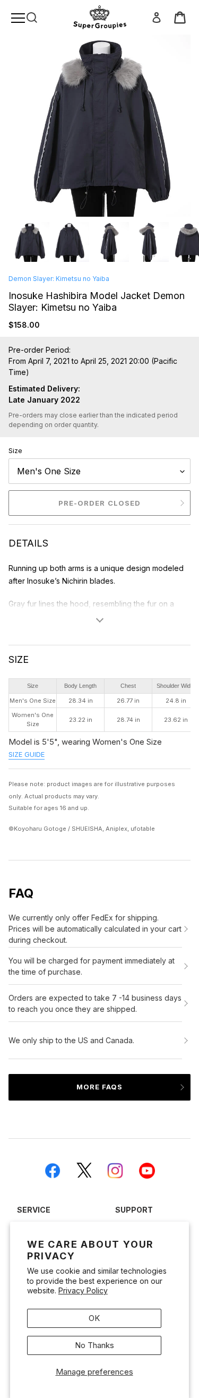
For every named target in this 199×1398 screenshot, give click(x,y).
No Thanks (94, 1345)
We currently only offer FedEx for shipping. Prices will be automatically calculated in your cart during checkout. (94, 928)
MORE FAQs (99, 1086)
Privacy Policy (83, 1290)
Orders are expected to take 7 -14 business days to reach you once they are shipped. (94, 1003)
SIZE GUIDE (26, 754)
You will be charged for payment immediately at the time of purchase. (91, 966)
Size (15, 450)
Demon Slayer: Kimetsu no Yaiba (58, 279)
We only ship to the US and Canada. (71, 1040)
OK (94, 1318)
